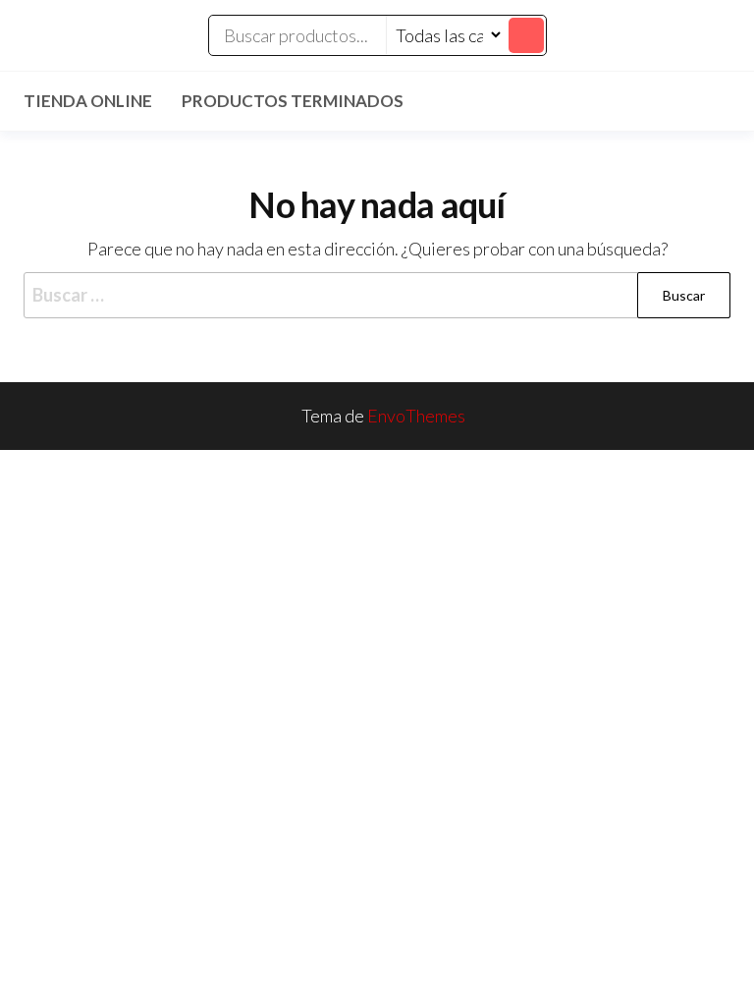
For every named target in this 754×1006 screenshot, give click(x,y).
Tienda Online (88, 100)
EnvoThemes (416, 415)
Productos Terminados (293, 100)
